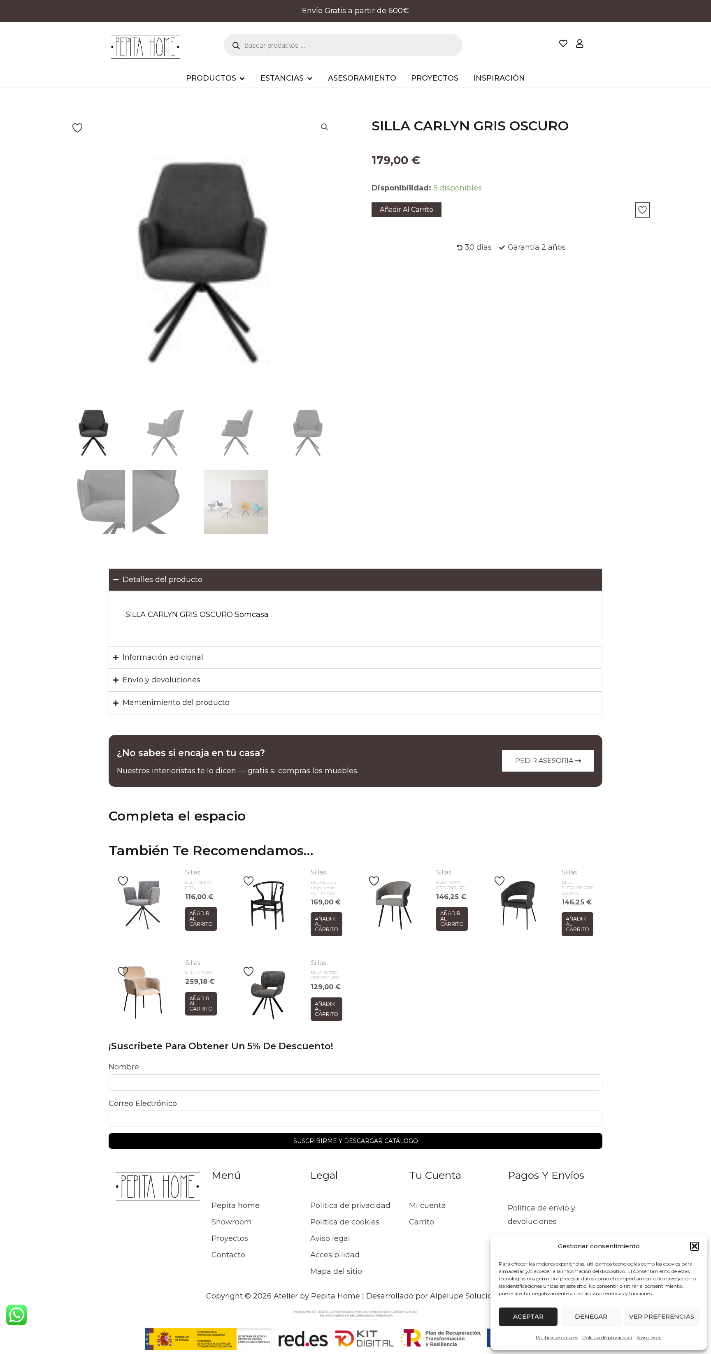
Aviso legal (649, 1337)
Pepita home (235, 1205)
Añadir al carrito (406, 209)
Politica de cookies (557, 1337)
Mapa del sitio (336, 1271)
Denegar (591, 1316)
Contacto (228, 1254)
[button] (694, 1246)
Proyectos (229, 1238)
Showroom (231, 1221)
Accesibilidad (335, 1254)
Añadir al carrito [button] (201, 918)
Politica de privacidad (607, 1337)
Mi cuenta (427, 1205)
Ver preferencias (661, 1316)
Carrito (421, 1221)
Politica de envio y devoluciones (541, 1214)
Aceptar (528, 1316)
